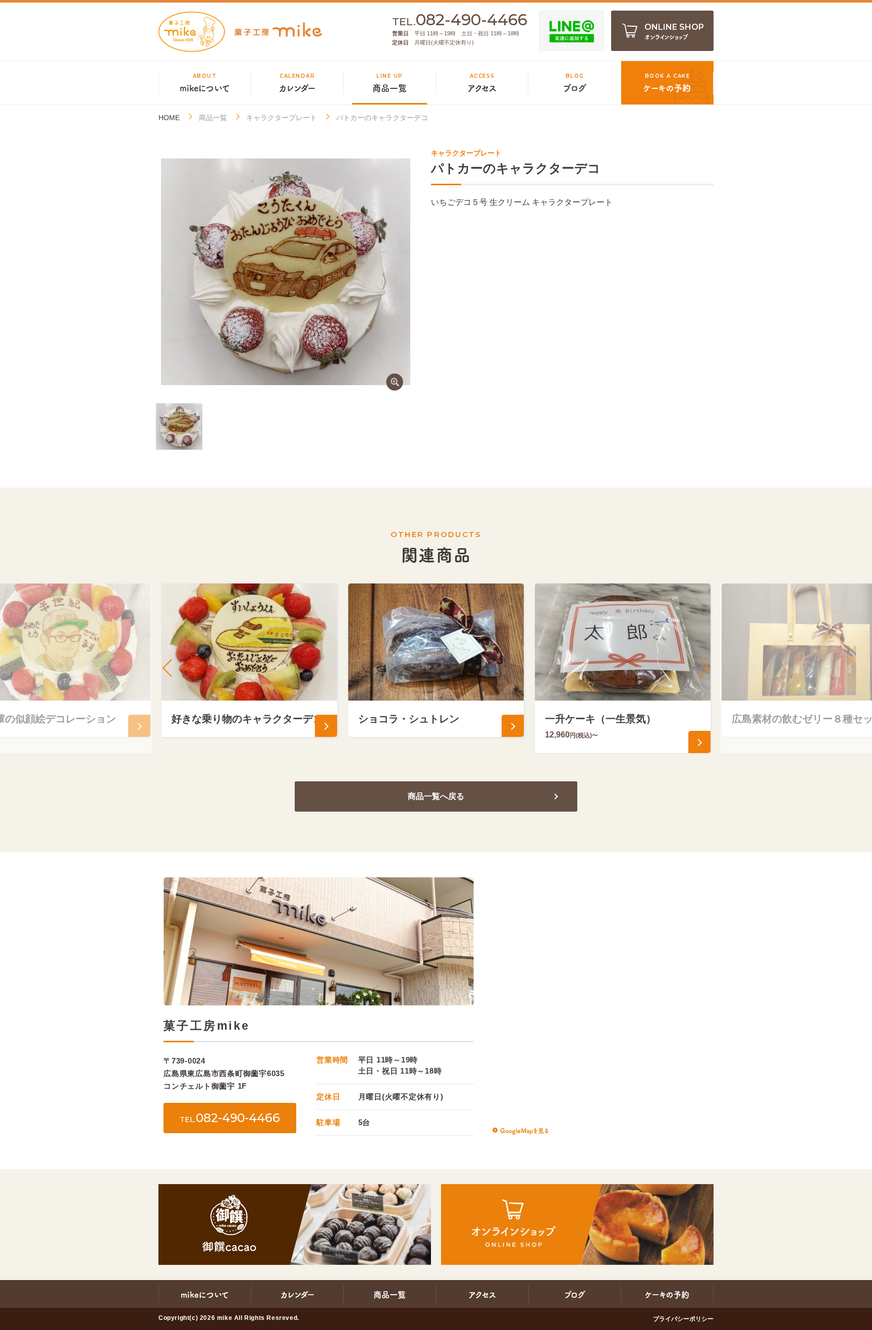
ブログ (574, 1294)
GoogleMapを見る (524, 1130)
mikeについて (205, 1294)
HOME (169, 118)
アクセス (482, 1294)
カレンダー (297, 1294)
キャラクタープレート (281, 118)
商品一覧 (213, 118)
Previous (168, 668)
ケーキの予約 (667, 1294)
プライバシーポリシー (683, 1318)
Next (703, 668)
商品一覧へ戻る (436, 796)
